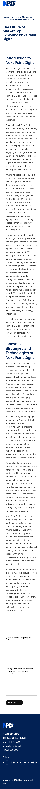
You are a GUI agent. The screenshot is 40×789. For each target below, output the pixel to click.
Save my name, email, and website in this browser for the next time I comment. (20, 671)
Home (5, 17)
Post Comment (14, 702)
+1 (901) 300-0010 (10, 750)
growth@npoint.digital (12, 746)
